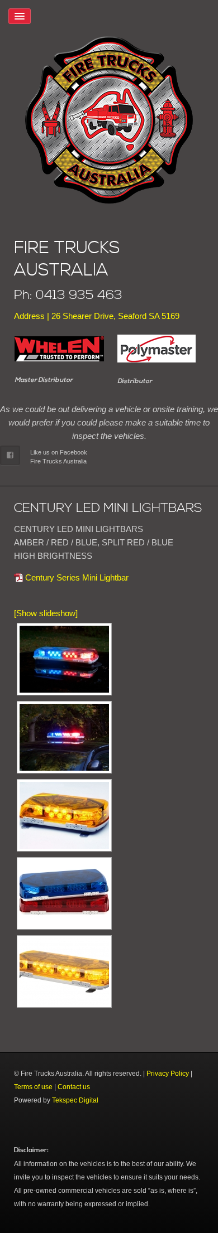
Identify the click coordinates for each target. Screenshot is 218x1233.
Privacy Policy (167, 1073)
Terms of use (33, 1087)
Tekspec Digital (75, 1100)
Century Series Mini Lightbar (77, 577)
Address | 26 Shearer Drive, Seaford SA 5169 (96, 316)
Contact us (74, 1087)
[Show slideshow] (46, 613)
